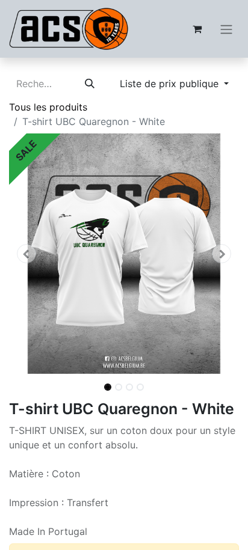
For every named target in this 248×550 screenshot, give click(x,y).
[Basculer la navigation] (226, 29)
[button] (26, 253)
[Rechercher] (90, 83)
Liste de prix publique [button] (171, 84)
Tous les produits (48, 107)
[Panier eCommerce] (197, 29)
